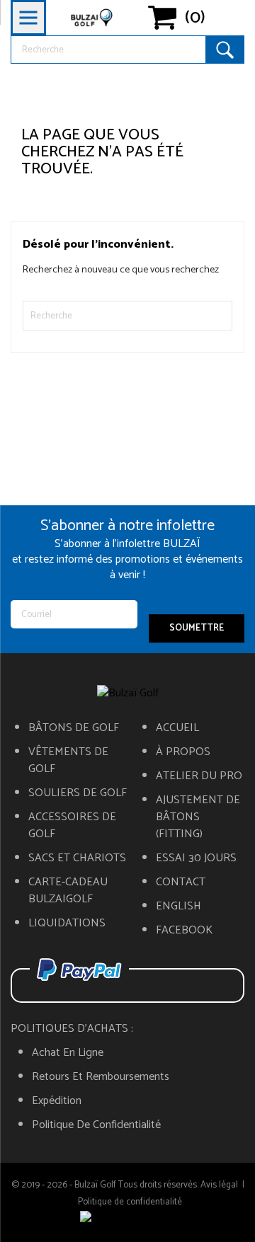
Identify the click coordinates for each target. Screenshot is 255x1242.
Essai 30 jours (196, 858)
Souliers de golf (77, 793)
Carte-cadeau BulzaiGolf (68, 891)
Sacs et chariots (77, 858)
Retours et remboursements (100, 1077)
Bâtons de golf (73, 728)
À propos (183, 752)
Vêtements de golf (68, 761)
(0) (195, 18)
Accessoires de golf (72, 826)
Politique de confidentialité (96, 1125)
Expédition (56, 1101)
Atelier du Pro (199, 776)
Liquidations (67, 923)
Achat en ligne (67, 1053)
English (178, 906)
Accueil (177, 728)
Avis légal (219, 1185)
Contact (180, 882)
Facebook (184, 930)
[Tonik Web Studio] (127, 1219)
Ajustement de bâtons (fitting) (198, 817)
